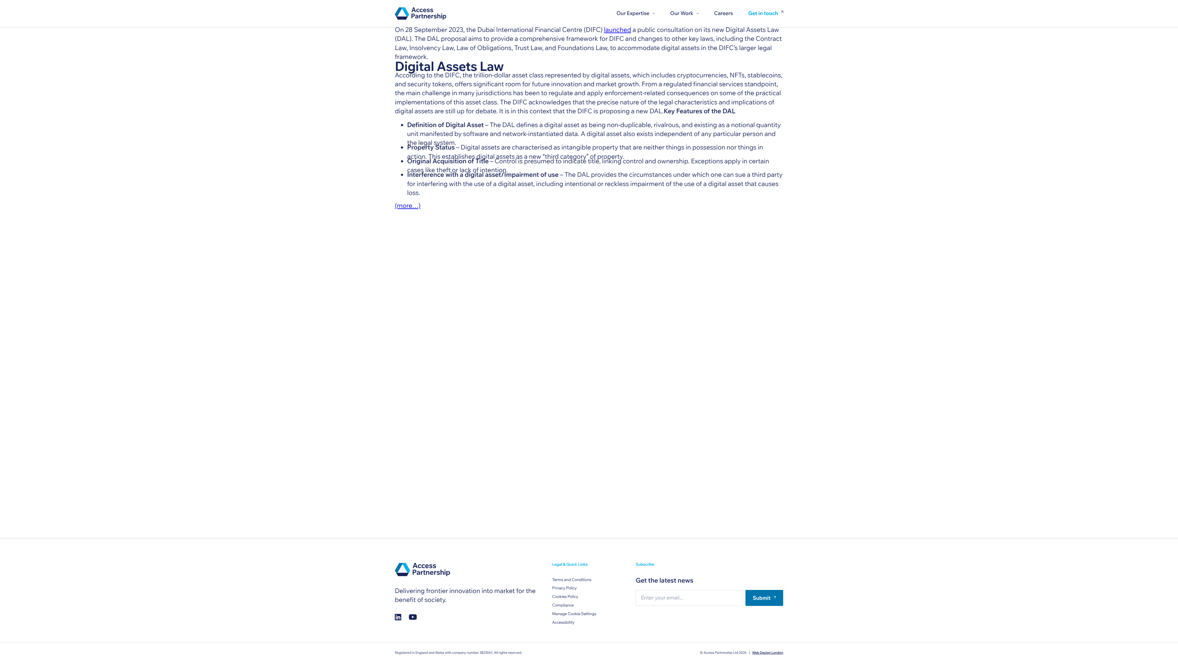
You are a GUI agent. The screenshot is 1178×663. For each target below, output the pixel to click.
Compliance (563, 605)
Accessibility (563, 622)
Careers (723, 13)
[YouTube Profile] (413, 616)
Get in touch (763, 14)
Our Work (681, 13)
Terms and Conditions (571, 579)
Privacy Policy (564, 588)
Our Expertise (632, 13)
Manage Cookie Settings (574, 613)
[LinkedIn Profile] (398, 616)
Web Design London (767, 652)
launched (617, 30)
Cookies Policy (565, 596)
